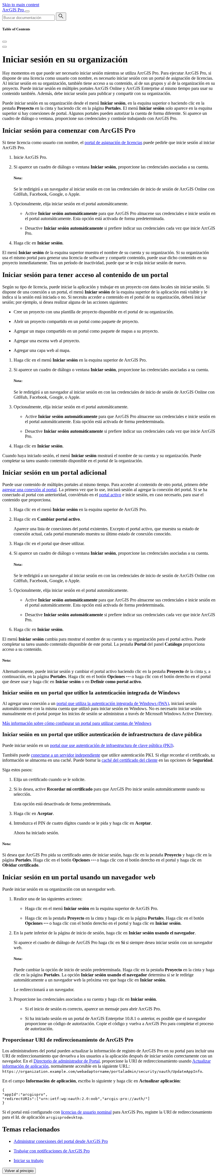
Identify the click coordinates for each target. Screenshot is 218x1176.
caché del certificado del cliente (130, 760)
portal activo (110, 494)
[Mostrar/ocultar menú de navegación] (27, 11)
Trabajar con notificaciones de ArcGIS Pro (52, 1150)
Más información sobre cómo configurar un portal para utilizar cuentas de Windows (76, 723)
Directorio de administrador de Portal (66, 1061)
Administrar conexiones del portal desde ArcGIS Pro (61, 1141)
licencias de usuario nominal (86, 1112)
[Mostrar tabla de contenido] (4, 47)
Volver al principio (19, 1171)
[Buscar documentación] (61, 16)
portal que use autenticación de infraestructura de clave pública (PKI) (111, 745)
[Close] (4, 42)
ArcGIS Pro (13, 9)
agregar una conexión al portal (29, 489)
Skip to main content (20, 4)
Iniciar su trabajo (28, 1160)
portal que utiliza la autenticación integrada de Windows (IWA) (112, 703)
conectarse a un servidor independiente (65, 755)
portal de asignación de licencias (113, 142)
